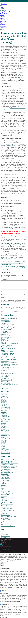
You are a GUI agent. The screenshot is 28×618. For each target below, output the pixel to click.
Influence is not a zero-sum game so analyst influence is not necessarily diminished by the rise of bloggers (13, 267)
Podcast (2, 15)
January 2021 (4, 405)
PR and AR (4, 377)
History (2, 7)
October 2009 (4, 418)
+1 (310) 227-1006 (4, 549)
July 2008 (3, 442)
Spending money (5, 383)
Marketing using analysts (8, 373)
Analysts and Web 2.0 (7, 353)
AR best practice (5, 345)
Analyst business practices (8, 364)
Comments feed (5, 536)
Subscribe (2, 16)
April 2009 (4, 428)
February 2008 (5, 450)
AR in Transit (3, 13)
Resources (3, 10)
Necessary (4, 592)
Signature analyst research (8, 359)
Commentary (4, 332)
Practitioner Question (7, 354)
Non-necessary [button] (4, 603)
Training (3, 342)
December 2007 (5, 453)
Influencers (4, 369)
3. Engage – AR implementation (9, 343)
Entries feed (4, 534)
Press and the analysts (7, 348)
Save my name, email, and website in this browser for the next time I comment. (13, 301)
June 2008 (3, 443)
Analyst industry (5, 320)
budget (3, 331)
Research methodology (7, 358)
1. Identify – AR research (7, 318)
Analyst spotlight (5, 321)
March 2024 (4, 396)
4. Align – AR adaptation (7, 351)
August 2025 (4, 393)
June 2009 (3, 424)
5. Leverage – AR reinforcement (9, 362)
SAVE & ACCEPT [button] (4, 617)
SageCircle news (5, 326)
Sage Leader (3, 23)
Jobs (2, 372)
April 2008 (4, 446)
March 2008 (4, 448)
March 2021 (4, 402)
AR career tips (5, 366)
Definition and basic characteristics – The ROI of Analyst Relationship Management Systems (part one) (13, 263)
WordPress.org (5, 537)
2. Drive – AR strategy (7, 328)
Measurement (5, 337)
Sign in (2, 1)
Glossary (3, 334)
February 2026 (5, 391)
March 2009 (4, 429)
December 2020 (5, 407)
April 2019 (4, 413)
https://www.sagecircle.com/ (11, 243)
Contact (2, 8)
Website (3, 297)
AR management (5, 329)
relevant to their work (14, 145)
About (1, 5)
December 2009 (5, 416)
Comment (4, 279)
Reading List (4, 356)
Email (3, 294)
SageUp (2, 18)
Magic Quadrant (5, 336)
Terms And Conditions (6, 539)
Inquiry (3, 370)
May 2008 (3, 445)
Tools (2, 350)
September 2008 (5, 439)
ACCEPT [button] (11, 561)
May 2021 (3, 399)
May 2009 (3, 426)
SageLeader (3, 27)
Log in (2, 533)
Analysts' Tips (4, 347)
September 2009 (5, 420)
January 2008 (4, 451)
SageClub (2, 24)
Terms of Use (3, 540)
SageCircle (4, 381)
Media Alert (4, 375)
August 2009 (4, 421)
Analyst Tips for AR (5, 12)
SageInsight (3, 26)
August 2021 (4, 398)
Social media (4, 361)
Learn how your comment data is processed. (13, 308)
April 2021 (4, 401)
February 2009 (5, 431)
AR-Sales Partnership (6, 367)
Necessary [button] (3, 590)
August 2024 (4, 394)
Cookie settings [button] (4, 561)
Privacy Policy (3, 542)
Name (3, 292)
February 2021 (5, 404)
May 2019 (3, 412)
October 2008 (4, 437)
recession (3, 378)
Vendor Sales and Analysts (8, 384)
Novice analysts (22, 77)
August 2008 (4, 440)
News (2, 323)
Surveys (2, 29)
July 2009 (3, 423)
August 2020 (4, 410)
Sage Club (2, 19)
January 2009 (4, 432)
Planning (3, 339)
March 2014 (4, 415)
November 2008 (5, 435)
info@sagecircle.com (5, 546)
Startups (3, 340)
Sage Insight (3, 21)
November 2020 (5, 409)
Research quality (5, 380)
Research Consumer (6, 325)
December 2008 (5, 434)
